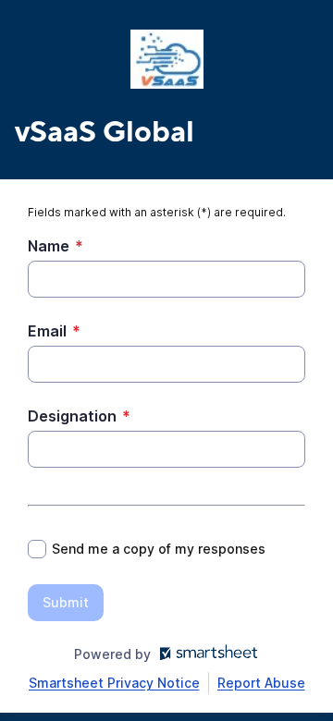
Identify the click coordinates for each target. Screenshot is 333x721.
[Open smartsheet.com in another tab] (205, 654)
